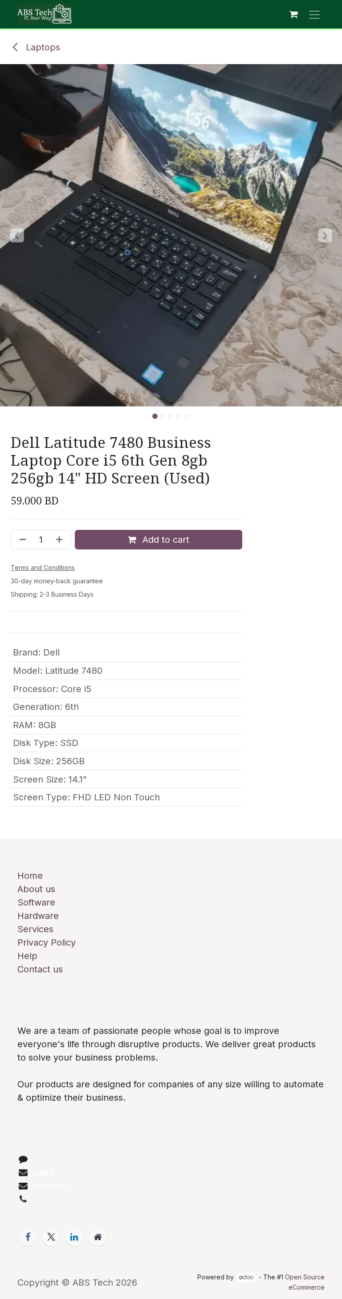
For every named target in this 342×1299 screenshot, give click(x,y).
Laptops (41, 47)
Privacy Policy (46, 942)
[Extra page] (97, 1237)
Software (36, 902)
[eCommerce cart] (293, 14)
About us (36, 889)
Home (30, 875)
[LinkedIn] (74, 1237)
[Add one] (61, 539)
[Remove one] (21, 539)
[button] (17, 235)
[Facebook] (28, 1237)
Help (27, 956)
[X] (51, 1237)
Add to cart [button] (164, 539)
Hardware (38, 915)
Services (35, 929)
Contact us (40, 969)
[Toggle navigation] (314, 14)
